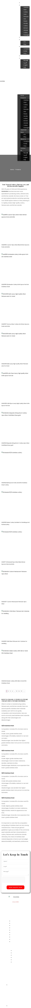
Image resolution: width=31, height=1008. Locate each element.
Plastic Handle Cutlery (26, 23)
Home (23, 3)
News (22, 39)
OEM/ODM (24, 37)
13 (16, 691)
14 (19, 691)
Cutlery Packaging (16, 930)
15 (21, 691)
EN (21, 58)
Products (24, 5)
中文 (25, 67)
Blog (25, 44)
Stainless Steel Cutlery (26, 9)
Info (25, 42)
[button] (23, 81)
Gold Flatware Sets (26, 16)
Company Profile (17, 950)
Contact (23, 56)
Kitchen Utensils (15, 928)
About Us (24, 46)
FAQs (25, 53)
